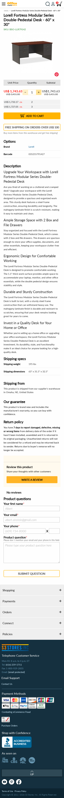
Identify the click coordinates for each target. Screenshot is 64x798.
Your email (10, 515)
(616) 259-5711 (14, 664)
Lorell (31, 146)
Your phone (11, 526)
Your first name (13, 503)
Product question (15, 537)
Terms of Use (7, 791)
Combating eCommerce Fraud (16, 712)
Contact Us (6, 684)
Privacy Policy (20, 791)
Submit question (31, 573)
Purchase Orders (9, 725)
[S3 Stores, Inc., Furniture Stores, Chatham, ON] (17, 742)
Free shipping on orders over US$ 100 (32, 127)
